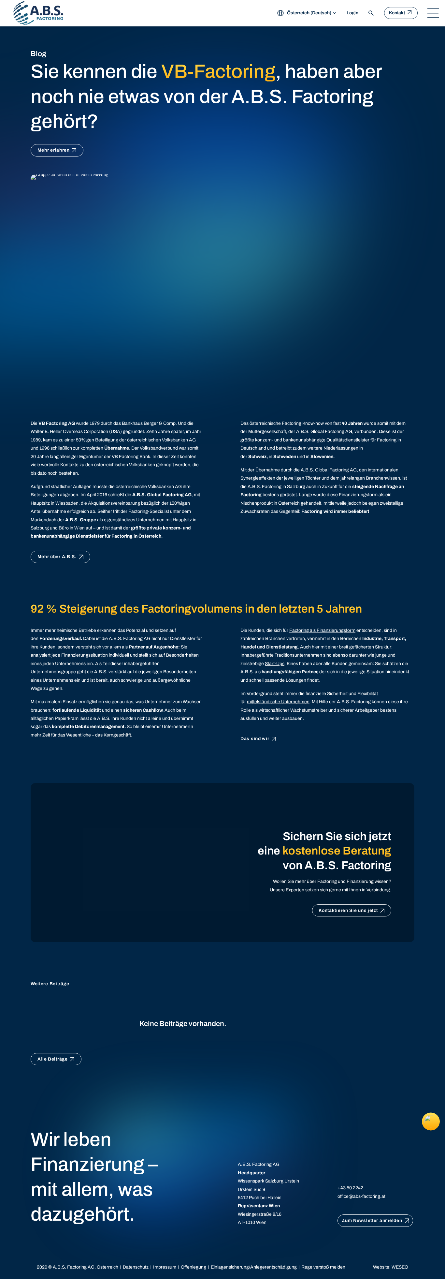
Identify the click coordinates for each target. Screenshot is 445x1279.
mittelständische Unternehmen (278, 701)
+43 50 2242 (350, 1187)
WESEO (400, 1267)
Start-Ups (274, 663)
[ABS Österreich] (38, 13)
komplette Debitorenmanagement (88, 726)
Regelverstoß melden (323, 1267)
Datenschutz (136, 1267)
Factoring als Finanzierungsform (322, 630)
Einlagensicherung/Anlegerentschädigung (254, 1267)
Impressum (164, 1267)
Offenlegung (193, 1267)
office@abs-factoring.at (361, 1196)
